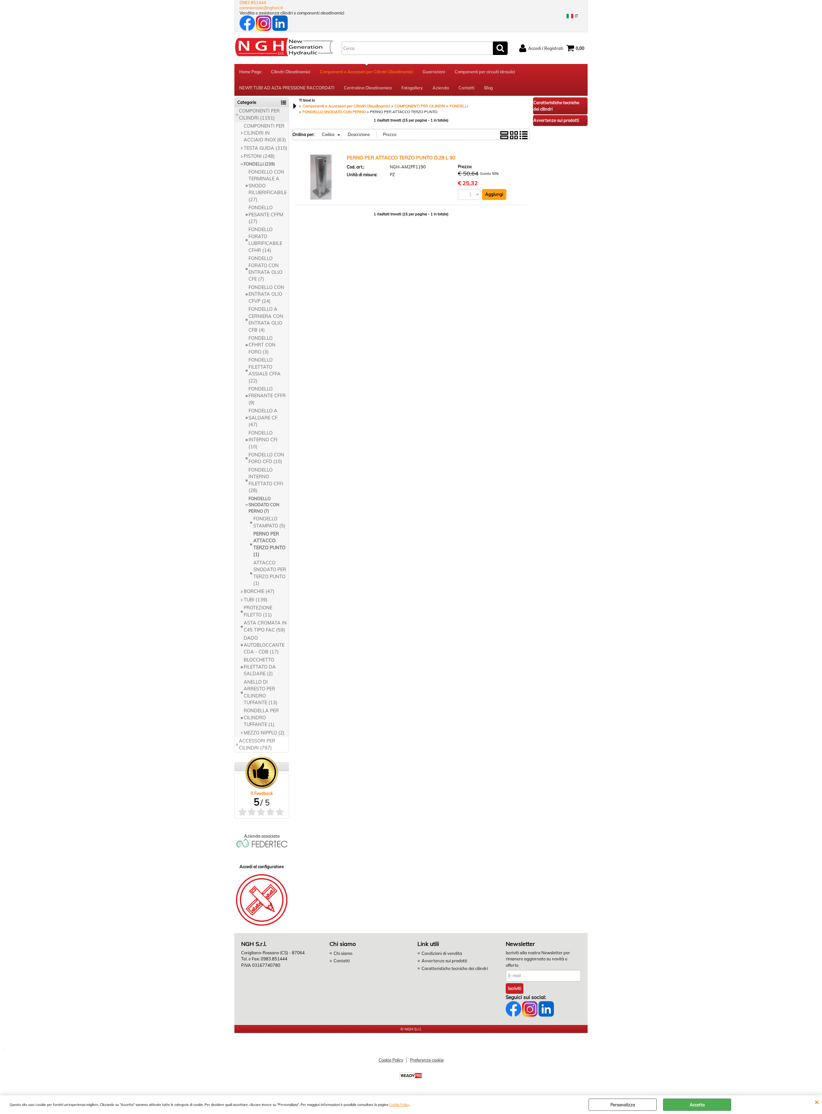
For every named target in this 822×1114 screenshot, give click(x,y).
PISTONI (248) (259, 156)
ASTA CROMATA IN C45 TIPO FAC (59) (265, 626)
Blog (488, 87)
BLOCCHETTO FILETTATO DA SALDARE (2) (260, 667)
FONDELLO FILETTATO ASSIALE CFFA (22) (265, 370)
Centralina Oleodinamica (368, 87)
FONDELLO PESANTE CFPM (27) (266, 214)
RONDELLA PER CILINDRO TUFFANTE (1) (261, 717)
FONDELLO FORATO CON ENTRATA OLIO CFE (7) (265, 269)
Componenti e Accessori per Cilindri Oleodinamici (366, 71)
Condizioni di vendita (442, 953)
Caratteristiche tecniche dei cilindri (455, 968)
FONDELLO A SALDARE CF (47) (263, 417)
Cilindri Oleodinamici (290, 71)
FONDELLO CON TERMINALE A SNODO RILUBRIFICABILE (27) (268, 185)
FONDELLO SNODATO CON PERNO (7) (264, 505)
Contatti (467, 87)
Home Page (250, 71)
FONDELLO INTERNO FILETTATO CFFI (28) (266, 480)
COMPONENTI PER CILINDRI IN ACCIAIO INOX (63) (265, 133)
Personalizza (622, 1104)
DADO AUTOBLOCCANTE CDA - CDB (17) (264, 645)
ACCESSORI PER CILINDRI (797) (257, 744)
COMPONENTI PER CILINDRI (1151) (259, 114)
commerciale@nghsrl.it (261, 7)
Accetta (697, 1104)
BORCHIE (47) (259, 591)
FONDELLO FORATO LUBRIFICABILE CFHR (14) (265, 240)
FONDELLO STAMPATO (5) (269, 522)
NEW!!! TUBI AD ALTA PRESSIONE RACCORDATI (286, 87)
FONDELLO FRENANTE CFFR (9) (267, 396)
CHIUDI (817, 1102)
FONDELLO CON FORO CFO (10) (266, 458)
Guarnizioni (434, 71)
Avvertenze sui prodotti (444, 960)
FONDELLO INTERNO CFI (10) (263, 440)
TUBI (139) (255, 600)
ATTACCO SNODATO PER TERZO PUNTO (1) (269, 573)
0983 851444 (253, 2)
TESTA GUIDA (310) (265, 148)
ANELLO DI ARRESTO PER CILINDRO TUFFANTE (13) (260, 692)
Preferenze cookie (427, 1060)
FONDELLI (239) (259, 163)
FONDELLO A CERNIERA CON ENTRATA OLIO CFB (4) (266, 319)
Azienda (441, 87)
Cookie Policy (399, 1105)
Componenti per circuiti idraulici (485, 71)
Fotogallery (412, 87)
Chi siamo (343, 953)
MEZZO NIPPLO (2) (264, 733)
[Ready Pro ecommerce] (411, 1075)
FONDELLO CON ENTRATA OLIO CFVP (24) (266, 294)
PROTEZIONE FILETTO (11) (258, 611)
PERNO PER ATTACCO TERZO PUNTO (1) (269, 544)
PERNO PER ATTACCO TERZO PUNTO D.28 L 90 (401, 158)
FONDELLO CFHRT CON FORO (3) (262, 345)
